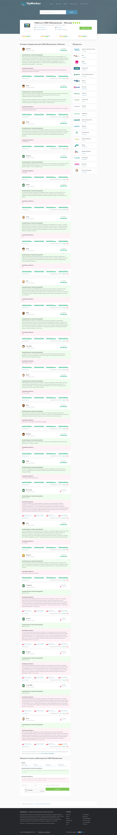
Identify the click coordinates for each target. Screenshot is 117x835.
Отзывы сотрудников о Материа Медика (85, 139)
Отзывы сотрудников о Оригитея (85, 164)
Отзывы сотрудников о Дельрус (85, 106)
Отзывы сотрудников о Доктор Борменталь (85, 120)
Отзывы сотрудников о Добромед (85, 114)
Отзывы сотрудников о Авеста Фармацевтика (85, 75)
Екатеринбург (86, 814)
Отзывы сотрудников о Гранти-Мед (85, 100)
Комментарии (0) (25, 78)
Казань (67, 816)
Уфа (67, 824)
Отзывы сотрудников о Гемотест (85, 94)
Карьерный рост (61, 764)
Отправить (57, 789)
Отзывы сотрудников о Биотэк (85, 81)
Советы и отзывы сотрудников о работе (30, 4)
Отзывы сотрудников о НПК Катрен (85, 158)
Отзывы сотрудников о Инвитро (85, 127)
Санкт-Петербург (86, 822)
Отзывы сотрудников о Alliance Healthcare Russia (85, 50)
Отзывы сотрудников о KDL (85, 56)
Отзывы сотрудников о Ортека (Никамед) (85, 171)
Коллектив (36, 764)
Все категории (84, 3)
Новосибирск (69, 820)
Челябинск (85, 824)
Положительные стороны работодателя (31, 768)
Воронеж (68, 814)
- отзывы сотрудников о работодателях (36, 811)
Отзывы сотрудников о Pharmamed (85, 69)
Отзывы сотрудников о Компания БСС (85, 133)
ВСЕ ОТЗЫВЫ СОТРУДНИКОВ (48, 753)
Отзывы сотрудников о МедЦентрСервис (85, 152)
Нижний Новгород (87, 818)
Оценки (23, 762)
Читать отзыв (39, 64)
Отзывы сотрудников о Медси (85, 145)
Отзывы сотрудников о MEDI (85, 62)
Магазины (58, 3)
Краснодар (85, 816)
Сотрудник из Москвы (30, 50)
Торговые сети (74, 3)
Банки (51, 3)
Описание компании (40, 27)
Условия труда (24, 764)
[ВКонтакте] (78, 832)
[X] (82, 832)
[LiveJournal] (84, 832)
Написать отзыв (86, 28)
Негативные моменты (27, 776)
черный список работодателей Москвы (43, 803)
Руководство (48, 764)
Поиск (71, 12)
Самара (68, 822)
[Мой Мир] (81, 832)
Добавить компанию (44, 832)
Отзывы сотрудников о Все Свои (85, 87)
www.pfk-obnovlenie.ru (41, 29)
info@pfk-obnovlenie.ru (62, 29)
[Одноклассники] (79, 832)
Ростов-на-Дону (86, 820)
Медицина (59, 27)
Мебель (66, 3)
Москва (68, 818)
